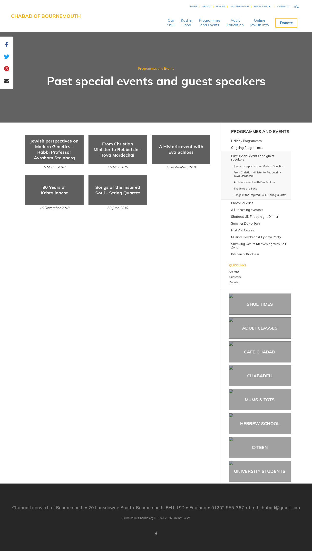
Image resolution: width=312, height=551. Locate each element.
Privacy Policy (181, 518)
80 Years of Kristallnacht (54, 190)
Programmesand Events (209, 22)
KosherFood (187, 22)
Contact (283, 6)
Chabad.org (145, 518)
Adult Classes (260, 328)
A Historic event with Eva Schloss (181, 149)
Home (193, 6)
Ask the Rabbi (239, 6)
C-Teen (260, 447)
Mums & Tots (260, 399)
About (206, 6)
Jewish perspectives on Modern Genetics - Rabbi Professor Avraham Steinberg (54, 149)
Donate (286, 22)
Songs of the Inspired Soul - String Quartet (117, 190)
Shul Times (260, 304)
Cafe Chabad (259, 352)
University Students (259, 471)
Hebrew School (260, 423)
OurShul (171, 22)
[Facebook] (156, 533)
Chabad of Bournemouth (46, 16)
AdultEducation (235, 22)
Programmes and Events (156, 68)
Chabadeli (260, 376)
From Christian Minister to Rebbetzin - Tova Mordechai (118, 149)
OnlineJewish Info (259, 22)
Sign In (220, 6)
